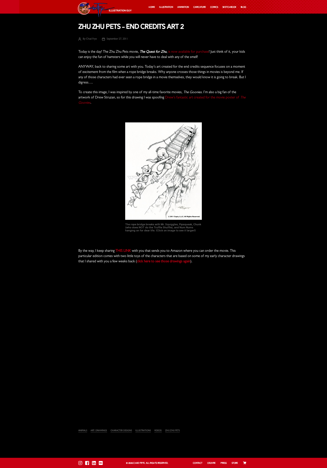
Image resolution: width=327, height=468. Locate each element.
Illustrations (143, 431)
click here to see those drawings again (163, 261)
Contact (197, 463)
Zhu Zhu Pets (172, 431)
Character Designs (121, 431)
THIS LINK (123, 251)
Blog (243, 7)
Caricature (199, 7)
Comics (214, 7)
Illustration (166, 7)
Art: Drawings (99, 431)
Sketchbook (229, 7)
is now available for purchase (188, 52)
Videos (158, 431)
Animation (183, 7)
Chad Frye (91, 39)
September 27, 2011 (117, 39)
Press (224, 463)
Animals (82, 431)
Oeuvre (211, 463)
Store (235, 463)
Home (152, 7)
